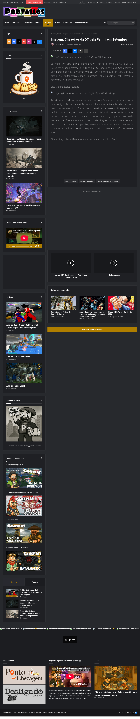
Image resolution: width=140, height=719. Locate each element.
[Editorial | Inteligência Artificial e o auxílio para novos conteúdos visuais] (115, 678)
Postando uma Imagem (108, 181)
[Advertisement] (93, 12)
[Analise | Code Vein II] (24, 373)
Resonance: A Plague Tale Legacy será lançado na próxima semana (29, 603)
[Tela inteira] (39, 246)
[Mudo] (36, 246)
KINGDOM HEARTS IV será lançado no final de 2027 (61, 2)
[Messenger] (75, 51)
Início (54, 34)
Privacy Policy (78, 718)
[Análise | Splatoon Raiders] (24, 344)
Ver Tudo (48, 23)
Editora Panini (87, 181)
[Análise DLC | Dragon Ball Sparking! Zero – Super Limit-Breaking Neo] (24, 312)
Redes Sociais (82, 23)
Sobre (102, 2)
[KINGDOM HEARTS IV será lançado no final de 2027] (24, 193)
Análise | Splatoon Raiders (18, 357)
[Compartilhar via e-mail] (80, 51)
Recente (14, 582)
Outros (37, 23)
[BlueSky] (39, 42)
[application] (24, 238)
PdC (58, 23)
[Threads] (34, 42)
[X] (70, 51)
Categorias (16, 23)
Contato (109, 2)
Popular (35, 582)
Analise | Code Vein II (15, 386)
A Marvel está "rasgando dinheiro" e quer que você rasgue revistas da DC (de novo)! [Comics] (92, 314)
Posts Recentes (92, 2)
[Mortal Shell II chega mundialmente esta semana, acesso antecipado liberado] (24, 158)
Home (7, 23)
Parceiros (117, 2)
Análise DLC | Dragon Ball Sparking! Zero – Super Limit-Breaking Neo (31, 592)
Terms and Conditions (64, 718)
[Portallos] (24, 12)
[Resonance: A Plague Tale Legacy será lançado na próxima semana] (24, 126)
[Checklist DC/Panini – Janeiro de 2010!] (121, 303)
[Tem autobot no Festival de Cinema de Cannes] (63, 303)
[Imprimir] (86, 51)
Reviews (28, 23)
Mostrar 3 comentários (92, 329)
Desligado (68, 23)
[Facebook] (65, 51)
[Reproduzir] (9, 246)
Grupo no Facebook (129, 2)
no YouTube (59, 690)
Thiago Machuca (60, 44)
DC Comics (71, 181)
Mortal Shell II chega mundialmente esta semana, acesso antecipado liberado (22, 173)
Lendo (59, 34)
